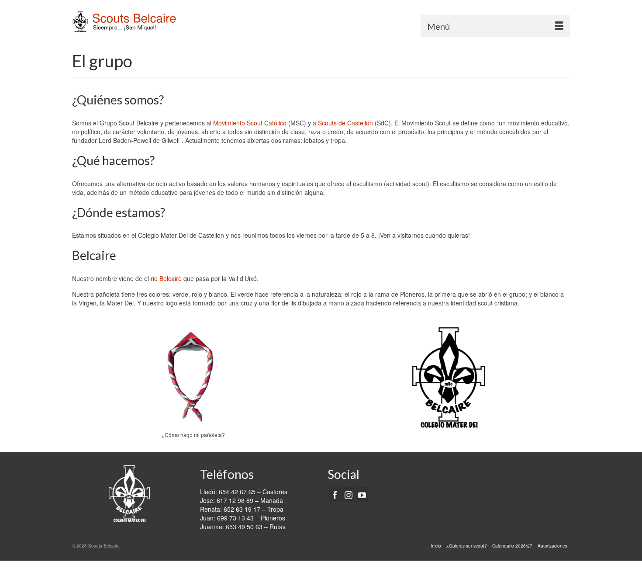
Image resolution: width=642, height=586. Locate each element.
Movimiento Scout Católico (249, 122)
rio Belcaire (166, 278)
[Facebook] (335, 494)
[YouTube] (362, 494)
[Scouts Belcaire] (150, 22)
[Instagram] (348, 494)
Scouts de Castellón (345, 122)
